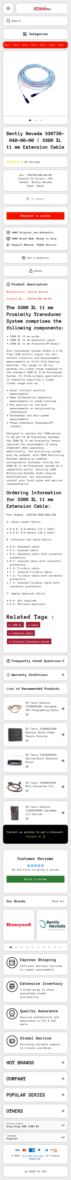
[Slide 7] (44, 947)
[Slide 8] (49, 947)
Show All (58, 901)
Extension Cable (22, 633)
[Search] (6, 21)
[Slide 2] (35, 120)
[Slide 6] (38, 947)
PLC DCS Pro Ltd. (33, 1155)
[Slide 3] (41, 120)
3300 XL (17, 624)
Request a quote (35, 215)
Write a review (35, 879)
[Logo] (42, 8)
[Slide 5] (33, 947)
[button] (15, 161)
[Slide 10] (60, 947)
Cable (34, 624)
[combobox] (35, 21)
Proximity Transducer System (30, 641)
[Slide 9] (55, 947)
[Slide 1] (30, 120)
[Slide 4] (27, 947)
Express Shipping (38, 960)
